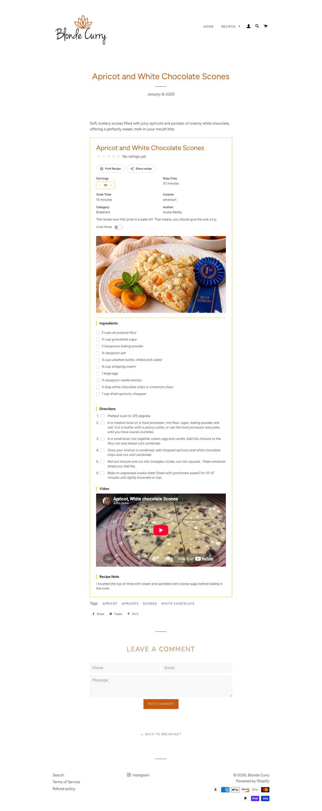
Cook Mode (104, 227)
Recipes (229, 27)
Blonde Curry (258, 775)
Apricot (110, 604)
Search (58, 775)
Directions (107, 409)
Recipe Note (109, 577)
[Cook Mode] (118, 227)
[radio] (98, 156)
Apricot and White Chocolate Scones (150, 148)
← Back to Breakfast (161, 734)
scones (150, 604)
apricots (130, 604)
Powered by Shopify (252, 781)
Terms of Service (66, 782)
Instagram (140, 775)
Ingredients (108, 323)
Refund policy (64, 788)
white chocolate (178, 604)
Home (208, 27)
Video (104, 489)
